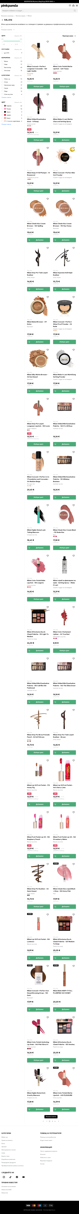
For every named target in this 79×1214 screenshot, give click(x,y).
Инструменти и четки (9, 1150)
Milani (30, 16)
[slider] (3, 41)
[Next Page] (59, 1121)
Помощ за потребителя (48, 1137)
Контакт (43, 1154)
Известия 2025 (6, 1189)
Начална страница (8, 16)
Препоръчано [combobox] (68, 36)
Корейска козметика (8, 1159)
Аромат (4, 1146)
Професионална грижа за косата (13, 1165)
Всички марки (20, 16)
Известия (5, 1193)
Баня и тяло (5, 1156)
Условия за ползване (9, 1186)
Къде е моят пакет (46, 1140)
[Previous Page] (43, 1121)
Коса (3, 1143)
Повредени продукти (9, 1162)
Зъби (3, 1153)
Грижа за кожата (7, 1140)
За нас (42, 1164)
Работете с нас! (45, 1157)
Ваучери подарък (46, 1160)
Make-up (5, 1137)
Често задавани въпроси (48, 1151)
